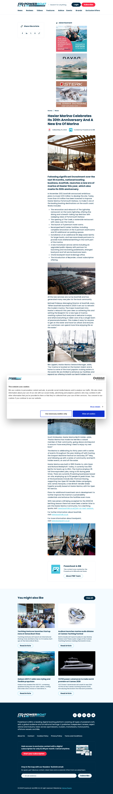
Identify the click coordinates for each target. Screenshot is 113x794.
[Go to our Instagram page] (84, 715)
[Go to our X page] (79, 715)
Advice (61, 10)
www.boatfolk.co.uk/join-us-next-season (75, 508)
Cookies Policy (42, 736)
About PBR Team (73, 576)
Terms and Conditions (73, 736)
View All (89, 598)
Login (76, 4)
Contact (31, 736)
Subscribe (88, 4)
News (57, 111)
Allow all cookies (88, 414)
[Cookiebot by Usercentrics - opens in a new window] (95, 378)
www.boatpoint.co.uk (61, 521)
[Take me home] (32, 4)
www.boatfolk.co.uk (60, 514)
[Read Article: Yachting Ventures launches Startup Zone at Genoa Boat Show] (36, 616)
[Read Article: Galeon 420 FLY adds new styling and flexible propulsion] (36, 663)
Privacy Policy (56, 736)
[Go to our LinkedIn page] (89, 715)
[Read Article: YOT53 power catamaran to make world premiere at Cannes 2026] (76, 663)
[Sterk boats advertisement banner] (71, 94)
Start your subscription (34, 754)
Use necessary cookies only (56, 414)
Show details (95, 407)
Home (50, 111)
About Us (21, 736)
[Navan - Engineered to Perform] (71, 66)
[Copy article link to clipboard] (39, 33)
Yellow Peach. (67, 788)
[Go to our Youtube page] (93, 715)
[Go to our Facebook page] (75, 715)
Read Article (25, 645)
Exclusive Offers (93, 10)
